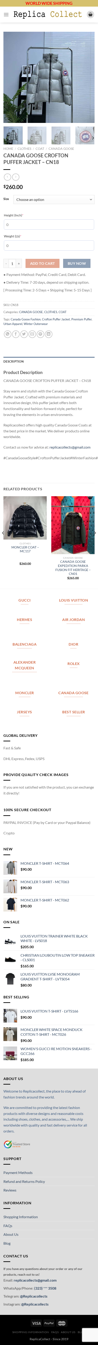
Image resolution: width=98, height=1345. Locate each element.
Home (8, 149)
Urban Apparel (12, 324)
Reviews (9, 1190)
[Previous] (11, 77)
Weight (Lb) (19, 236)
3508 (51, 1288)
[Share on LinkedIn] (48, 334)
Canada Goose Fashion (26, 319)
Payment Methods (18, 1172)
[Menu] (6, 14)
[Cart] (90, 14)
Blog (6, 1243)
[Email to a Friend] (32, 334)
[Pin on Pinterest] (40, 334)
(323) (38, 1288)
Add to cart (42, 263)
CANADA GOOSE (61, 149)
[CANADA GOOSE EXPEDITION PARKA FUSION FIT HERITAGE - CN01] (73, 525)
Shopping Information (20, 1217)
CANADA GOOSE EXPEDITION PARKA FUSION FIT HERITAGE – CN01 (73, 568)
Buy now (77, 263)
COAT (40, 149)
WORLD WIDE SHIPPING (49, 3)
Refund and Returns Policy (24, 1181)
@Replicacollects (33, 1296)
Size (6, 199)
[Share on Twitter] (24, 334)
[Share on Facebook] (16, 334)
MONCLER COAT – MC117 (25, 549)
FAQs (7, 1225)
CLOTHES (24, 149)
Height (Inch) (20, 215)
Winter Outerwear (36, 324)
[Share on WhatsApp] (7, 334)
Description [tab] (13, 361)
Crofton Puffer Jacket (56, 319)
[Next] (87, 77)
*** (45, 1288)
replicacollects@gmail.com (69, 447)
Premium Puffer (81, 319)
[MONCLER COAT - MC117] (25, 518)
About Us (10, 1234)
